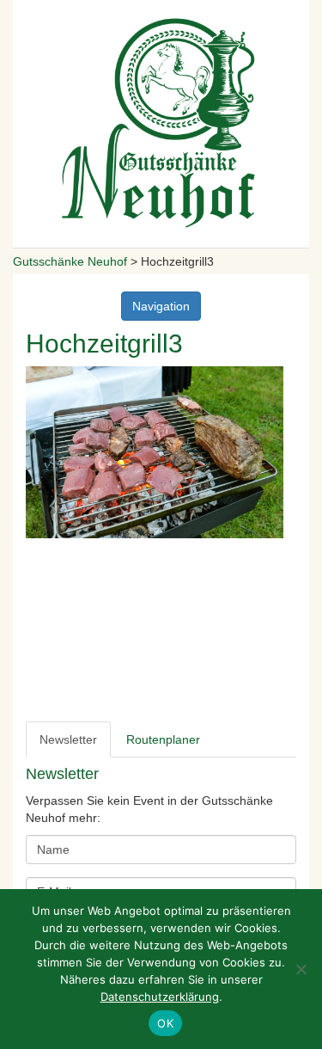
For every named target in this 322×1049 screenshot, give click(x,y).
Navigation (161, 306)
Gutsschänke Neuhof (70, 261)
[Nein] (300, 969)
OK (165, 1023)
